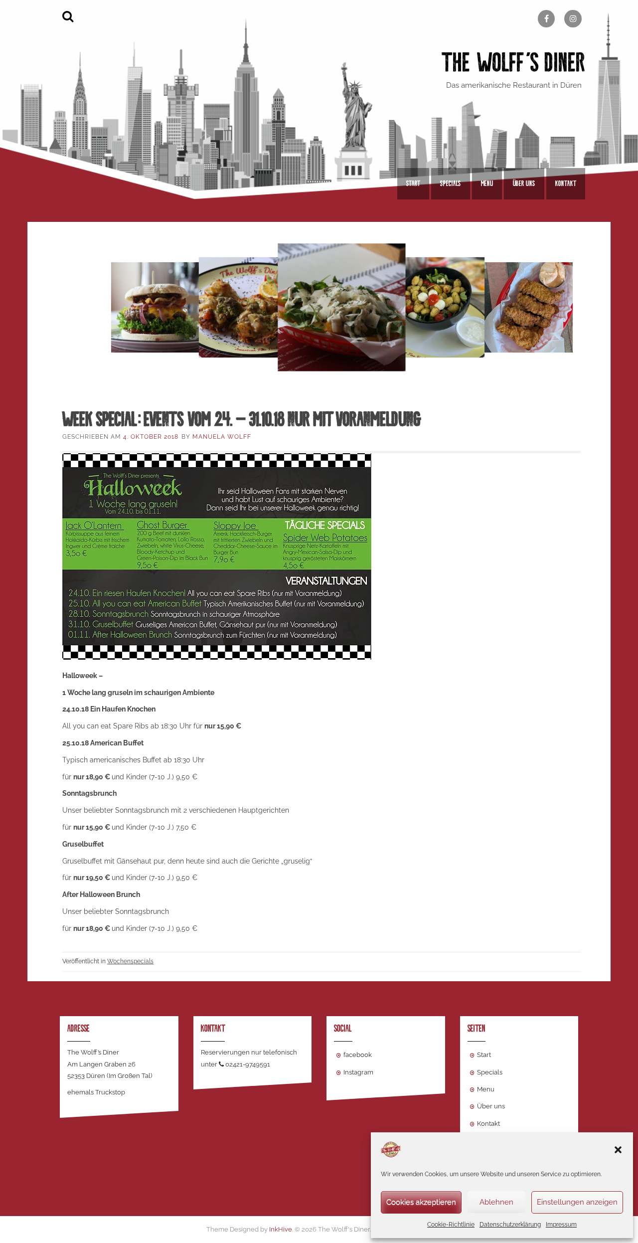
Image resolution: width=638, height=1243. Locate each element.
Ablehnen (496, 1202)
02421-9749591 (247, 1064)
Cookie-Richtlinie (451, 1224)
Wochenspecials (130, 961)
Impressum (561, 1224)
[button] (618, 1150)
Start (413, 183)
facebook (357, 1055)
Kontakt (565, 183)
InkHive (280, 1229)
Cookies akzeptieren (421, 1202)
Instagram (358, 1072)
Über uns (524, 183)
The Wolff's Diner (514, 62)
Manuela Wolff (221, 436)
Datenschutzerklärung (510, 1224)
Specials (450, 183)
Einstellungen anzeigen (577, 1202)
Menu (487, 183)
